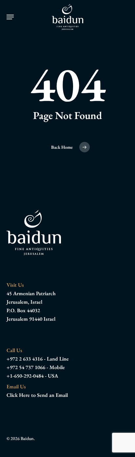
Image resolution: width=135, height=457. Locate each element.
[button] (10, 17)
